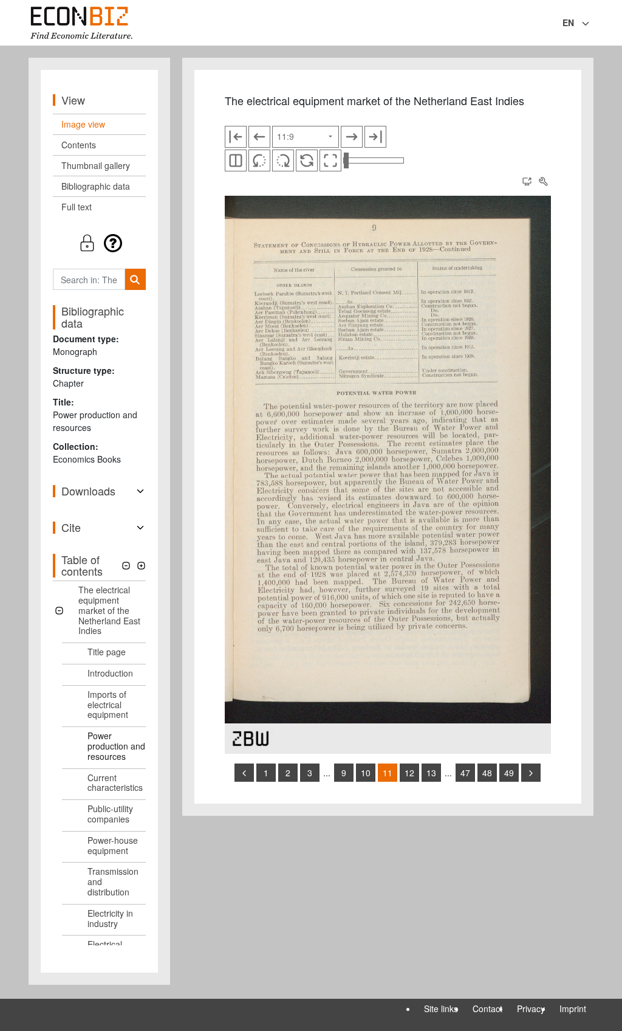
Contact (487, 1008)
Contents (78, 145)
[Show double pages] (235, 160)
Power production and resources (116, 745)
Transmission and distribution (112, 881)
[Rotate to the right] (283, 160)
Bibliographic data (95, 186)
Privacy (531, 1008)
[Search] (135, 279)
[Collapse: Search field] (592, 23)
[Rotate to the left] (259, 160)
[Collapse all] (126, 565)
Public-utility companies (110, 813)
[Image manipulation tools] (543, 182)
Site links (441, 1008)
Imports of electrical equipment (107, 704)
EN (568, 22)
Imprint (572, 1008)
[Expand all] (141, 565)
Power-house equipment (112, 845)
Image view (83, 124)
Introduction (110, 673)
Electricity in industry (110, 918)
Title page (106, 652)
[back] (244, 773)
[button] (99, 242)
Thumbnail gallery (95, 165)
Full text (76, 207)
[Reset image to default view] (306, 160)
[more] (531, 773)
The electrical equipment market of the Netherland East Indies (109, 610)
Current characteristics (115, 782)
